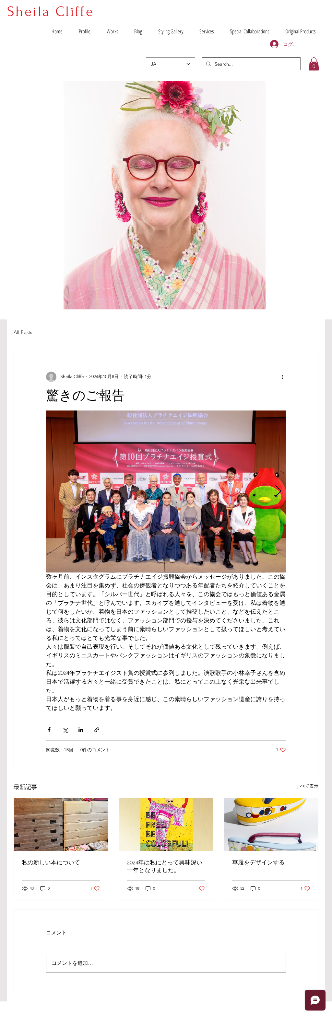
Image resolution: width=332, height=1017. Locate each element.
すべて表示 (307, 786)
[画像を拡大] (166, 491)
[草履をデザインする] (271, 824)
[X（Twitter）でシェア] (65, 730)
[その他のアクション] (282, 377)
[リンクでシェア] (97, 730)
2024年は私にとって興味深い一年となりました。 (164, 866)
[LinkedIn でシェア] (81, 730)
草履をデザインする (258, 863)
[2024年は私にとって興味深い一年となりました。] (166, 824)
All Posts (23, 332)
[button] (313, 64)
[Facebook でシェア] (49, 730)
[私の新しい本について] (61, 824)
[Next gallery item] (278, 491)
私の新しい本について (51, 863)
